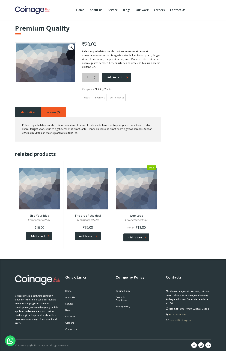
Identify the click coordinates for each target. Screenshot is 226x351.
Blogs (126, 10)
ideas (87, 97)
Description (28, 112)
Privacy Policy (123, 306)
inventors (100, 97)
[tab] (28, 112)
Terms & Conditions (121, 299)
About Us (96, 10)
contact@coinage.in (180, 320)
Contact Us (177, 10)
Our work (142, 10)
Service (113, 10)
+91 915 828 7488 (177, 314)
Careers (159, 10)
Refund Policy (123, 290)
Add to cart (114, 77)
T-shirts (108, 89)
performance (117, 97)
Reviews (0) (53, 112)
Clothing (99, 89)
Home (80, 10)
